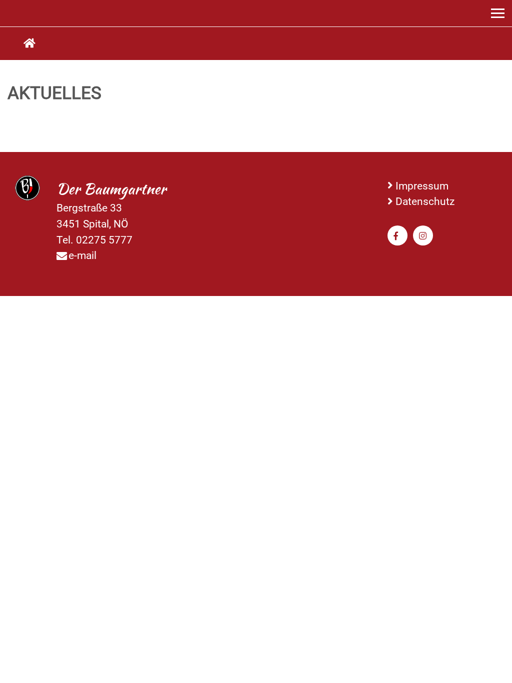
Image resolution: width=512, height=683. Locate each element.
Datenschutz (425, 201)
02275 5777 (104, 240)
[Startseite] (30, 43)
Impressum (422, 186)
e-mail (82, 255)
